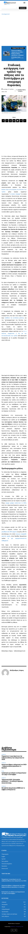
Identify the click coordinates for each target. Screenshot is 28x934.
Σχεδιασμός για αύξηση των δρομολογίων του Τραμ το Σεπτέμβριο (14, 773)
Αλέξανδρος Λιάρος (15, 57)
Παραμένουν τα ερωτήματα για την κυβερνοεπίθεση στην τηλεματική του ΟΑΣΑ (13, 757)
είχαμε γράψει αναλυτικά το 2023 (16, 503)
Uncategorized (5, 14)
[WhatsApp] (10, 120)
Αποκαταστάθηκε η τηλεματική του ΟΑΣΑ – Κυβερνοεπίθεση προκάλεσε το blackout (14, 766)
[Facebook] (3, 120)
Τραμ (3, 771)
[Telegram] (17, 120)
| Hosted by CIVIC (19, 926)
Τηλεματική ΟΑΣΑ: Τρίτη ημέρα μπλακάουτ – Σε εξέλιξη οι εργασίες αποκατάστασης (12, 781)
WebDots (13, 926)
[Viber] (21, 120)
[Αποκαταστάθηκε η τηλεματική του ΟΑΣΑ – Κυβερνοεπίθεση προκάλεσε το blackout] (6, 53)
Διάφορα (4, 754)
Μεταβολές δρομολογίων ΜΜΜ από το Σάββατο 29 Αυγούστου (13, 788)
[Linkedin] (14, 120)
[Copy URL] (24, 120)
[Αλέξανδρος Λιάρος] (5, 672)
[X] (6, 120)
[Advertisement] (14, 30)
